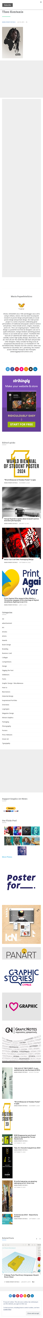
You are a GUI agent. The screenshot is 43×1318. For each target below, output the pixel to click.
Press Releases (7, 735)
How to (4, 688)
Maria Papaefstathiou (9, 22)
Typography (6, 743)
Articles (4, 632)
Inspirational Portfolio (9, 700)
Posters (4, 730)
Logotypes (5, 709)
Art (3, 627)
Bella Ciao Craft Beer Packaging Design (19, 559)
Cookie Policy (7, 1309)
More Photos (7, 857)
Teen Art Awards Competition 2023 (27, 1148)
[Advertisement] (21, 79)
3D (3, 619)
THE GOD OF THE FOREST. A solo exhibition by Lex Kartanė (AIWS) (27, 1069)
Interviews (5, 705)
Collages (5, 657)
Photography (6, 726)
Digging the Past (7, 670)
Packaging (5, 722)
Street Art (5, 739)
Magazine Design (8, 713)
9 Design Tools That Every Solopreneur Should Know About (21, 1276)
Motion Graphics (7, 718)
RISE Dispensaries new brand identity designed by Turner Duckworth (25, 1137)
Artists (4, 636)
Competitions (6, 662)
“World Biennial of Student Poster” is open (20, 480)
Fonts (4, 679)
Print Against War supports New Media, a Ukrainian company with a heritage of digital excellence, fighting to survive (21, 600)
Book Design (6, 645)
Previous (36, 1238)
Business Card (7, 653)
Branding (5, 649)
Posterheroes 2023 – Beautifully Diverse (26, 1216)
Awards (4, 640)
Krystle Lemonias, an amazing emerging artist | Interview (25, 1182)
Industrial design (7, 696)
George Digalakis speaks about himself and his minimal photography (21, 520)
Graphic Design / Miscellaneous (12, 683)
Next (39, 1238)
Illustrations (6, 692)
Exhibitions (5, 675)
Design (4, 666)
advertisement (7, 623)
